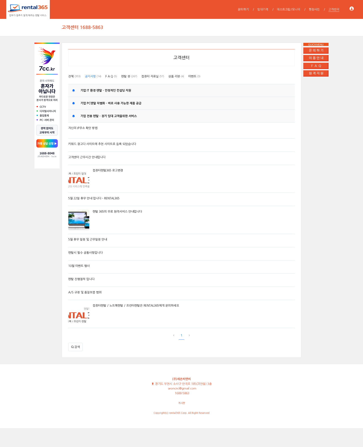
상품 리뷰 (176, 76)
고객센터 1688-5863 (82, 27)
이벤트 (194, 76)
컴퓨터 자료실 (152, 76)
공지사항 (93, 76)
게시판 (181, 403)
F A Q (111, 76)
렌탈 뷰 (129, 76)
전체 (74, 76)
